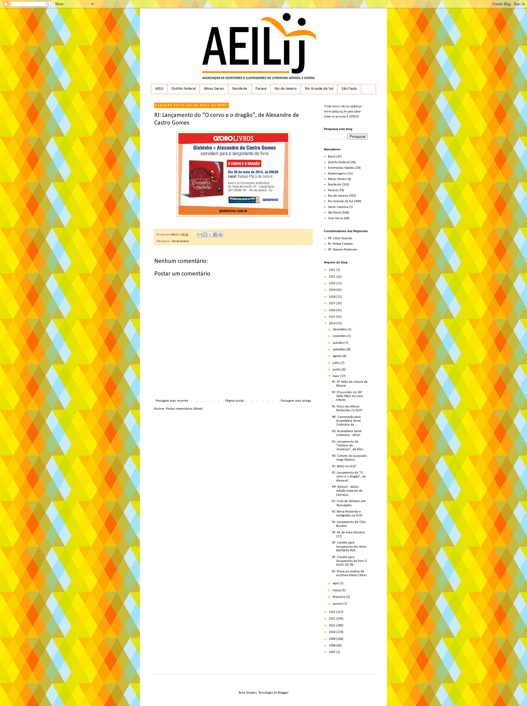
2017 (332, 303)
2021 (332, 277)
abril (336, 583)
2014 (332, 323)
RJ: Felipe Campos (340, 244)
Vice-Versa (335, 218)
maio (336, 376)
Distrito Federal (184, 89)
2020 (332, 283)
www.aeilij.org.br (335, 111)
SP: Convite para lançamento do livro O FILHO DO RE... (349, 561)
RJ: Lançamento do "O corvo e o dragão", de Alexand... (349, 476)
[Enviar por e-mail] (200, 234)
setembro (340, 349)
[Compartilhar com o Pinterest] (220, 234)
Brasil (331, 156)
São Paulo (349, 89)
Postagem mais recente (172, 401)
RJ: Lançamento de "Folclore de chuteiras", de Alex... (349, 445)
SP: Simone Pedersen (342, 249)
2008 (332, 645)
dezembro (340, 329)
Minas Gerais (214, 89)
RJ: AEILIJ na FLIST (344, 466)
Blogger (283, 692)
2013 (332, 612)
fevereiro (339, 597)
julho (337, 363)
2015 (332, 317)
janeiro (338, 604)
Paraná (261, 89)
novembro (340, 336)
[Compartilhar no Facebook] (215, 234)
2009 (332, 639)
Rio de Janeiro (286, 89)
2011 (332, 625)
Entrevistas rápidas (341, 168)
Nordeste (239, 89)
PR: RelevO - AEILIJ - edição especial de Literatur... (347, 491)
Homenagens (337, 173)
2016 (332, 310)
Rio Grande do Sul (319, 89)
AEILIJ (159, 89)
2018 (332, 297)
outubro (338, 343)
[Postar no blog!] (205, 234)
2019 (332, 290)
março (337, 590)
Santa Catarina (338, 207)
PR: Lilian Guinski (340, 238)
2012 (332, 618)
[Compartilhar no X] (210, 234)
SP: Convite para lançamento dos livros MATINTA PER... (349, 546)
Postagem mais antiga (296, 401)
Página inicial (234, 401)
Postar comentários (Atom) (184, 408)
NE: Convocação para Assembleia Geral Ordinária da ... (346, 421)
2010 (332, 632)
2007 (332, 652)
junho (337, 369)
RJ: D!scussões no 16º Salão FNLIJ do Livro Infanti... (347, 396)
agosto (338, 356)
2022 (332, 270)
